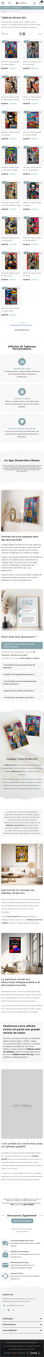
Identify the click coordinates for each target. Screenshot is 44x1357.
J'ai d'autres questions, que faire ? (19, 697)
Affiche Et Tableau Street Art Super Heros (10, 309)
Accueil (3, 11)
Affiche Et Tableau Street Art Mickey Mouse (32, 239)
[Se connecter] (34, 3)
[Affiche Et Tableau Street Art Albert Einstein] (11, 49)
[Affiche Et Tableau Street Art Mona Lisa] (11, 261)
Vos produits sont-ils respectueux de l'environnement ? (19, 682)
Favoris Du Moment (22, 1221)
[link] (22, 368)
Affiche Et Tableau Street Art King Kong (10, 239)
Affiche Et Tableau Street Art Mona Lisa (10, 274)
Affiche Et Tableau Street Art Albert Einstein (10, 63)
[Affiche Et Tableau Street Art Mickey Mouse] (33, 226)
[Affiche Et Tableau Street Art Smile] (33, 261)
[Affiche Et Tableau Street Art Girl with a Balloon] (11, 155)
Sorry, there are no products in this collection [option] (22, 1230)
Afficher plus (22, 330)
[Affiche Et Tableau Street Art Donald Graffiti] (33, 120)
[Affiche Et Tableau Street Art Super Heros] (11, 296)
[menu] (2, 3)
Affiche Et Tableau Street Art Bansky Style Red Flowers (32, 98)
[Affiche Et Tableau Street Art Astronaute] (33, 49)
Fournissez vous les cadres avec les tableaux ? (19, 666)
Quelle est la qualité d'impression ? (20, 674)
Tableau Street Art (14, 11)
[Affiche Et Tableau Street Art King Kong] (11, 226)
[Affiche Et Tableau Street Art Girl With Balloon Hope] (11, 190)
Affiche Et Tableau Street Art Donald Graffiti (32, 133)
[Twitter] (17, 1310)
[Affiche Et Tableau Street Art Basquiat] (11, 120)
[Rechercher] (9, 3)
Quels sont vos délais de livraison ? (19, 691)
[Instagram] (8, 1310)
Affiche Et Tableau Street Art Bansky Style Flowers (10, 98)
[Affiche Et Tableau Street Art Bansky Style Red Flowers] (33, 85)
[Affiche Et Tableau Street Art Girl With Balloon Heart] (33, 155)
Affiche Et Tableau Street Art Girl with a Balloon (10, 168)
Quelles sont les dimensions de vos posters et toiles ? (18, 645)
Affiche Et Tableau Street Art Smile (32, 274)
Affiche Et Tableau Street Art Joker (32, 204)
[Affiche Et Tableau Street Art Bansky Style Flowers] (11, 85)
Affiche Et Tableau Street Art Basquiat (10, 133)
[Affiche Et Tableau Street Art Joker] (33, 190)
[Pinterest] (13, 1310)
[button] (20, 33)
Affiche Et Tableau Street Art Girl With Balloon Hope (11, 204)
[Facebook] (4, 1310)
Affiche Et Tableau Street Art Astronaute (32, 63)
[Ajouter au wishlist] (18, 42)
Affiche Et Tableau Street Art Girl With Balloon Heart (32, 168)
